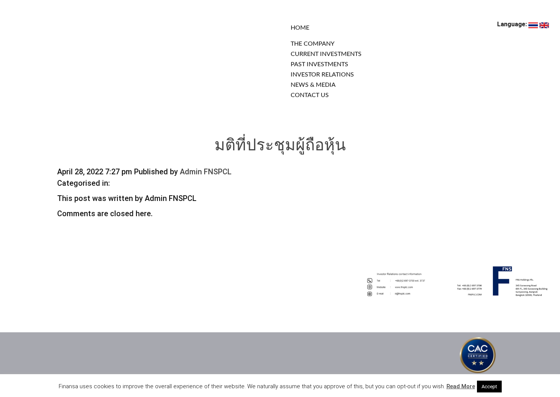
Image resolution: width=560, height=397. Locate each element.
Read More (460, 386)
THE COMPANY (312, 44)
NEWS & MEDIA (313, 85)
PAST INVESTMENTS (319, 64)
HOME (300, 28)
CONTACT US (310, 95)
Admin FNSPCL (206, 171)
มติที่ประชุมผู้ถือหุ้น (280, 146)
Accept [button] (489, 386)
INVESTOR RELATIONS (322, 75)
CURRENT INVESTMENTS (326, 54)
